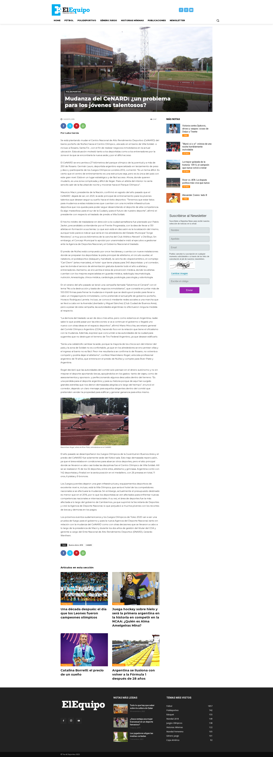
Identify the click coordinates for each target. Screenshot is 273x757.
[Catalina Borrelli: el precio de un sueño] (84, 649)
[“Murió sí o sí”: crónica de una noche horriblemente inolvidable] (173, 146)
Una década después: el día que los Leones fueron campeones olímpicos (83, 613)
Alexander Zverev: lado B (194, 195)
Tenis (185, 135)
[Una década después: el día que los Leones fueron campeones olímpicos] (84, 588)
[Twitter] (70, 126)
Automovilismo (118, 665)
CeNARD (89, 545)
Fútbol (186, 153)
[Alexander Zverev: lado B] (173, 198)
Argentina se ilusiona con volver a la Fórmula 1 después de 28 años (133, 674)
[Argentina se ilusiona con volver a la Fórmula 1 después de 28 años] (136, 649)
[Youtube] (191, 10)
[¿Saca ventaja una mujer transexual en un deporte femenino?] (120, 722)
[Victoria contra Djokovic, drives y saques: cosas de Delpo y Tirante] (173, 128)
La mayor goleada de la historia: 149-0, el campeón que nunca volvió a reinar (195, 165)
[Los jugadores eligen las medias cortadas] (120, 737)
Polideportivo (73, 92)
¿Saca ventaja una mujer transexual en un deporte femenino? (141, 722)
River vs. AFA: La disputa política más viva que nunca (195, 181)
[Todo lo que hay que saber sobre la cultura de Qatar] (120, 709)
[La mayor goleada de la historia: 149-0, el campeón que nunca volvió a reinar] (173, 164)
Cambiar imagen (179, 273)
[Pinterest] (76, 126)
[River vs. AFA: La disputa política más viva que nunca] (173, 183)
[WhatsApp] (83, 126)
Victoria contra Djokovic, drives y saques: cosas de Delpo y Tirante (195, 128)
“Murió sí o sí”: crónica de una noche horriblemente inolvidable (196, 147)
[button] (217, 20)
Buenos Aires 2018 (76, 545)
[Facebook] (181, 10)
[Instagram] (186, 10)
